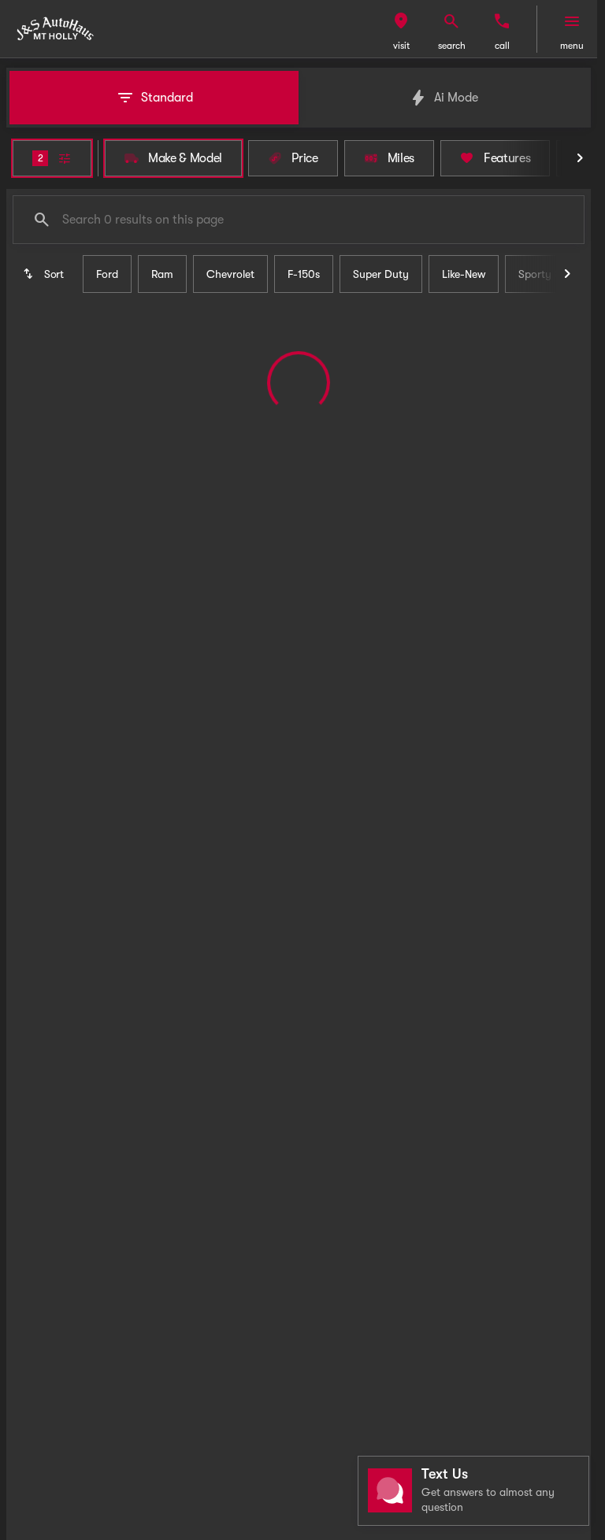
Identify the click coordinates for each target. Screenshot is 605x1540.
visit (401, 45)
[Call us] (502, 21)
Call (502, 45)
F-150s (304, 274)
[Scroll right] (579, 158)
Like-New (463, 274)
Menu (572, 45)
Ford (107, 274)
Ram (162, 274)
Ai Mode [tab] (456, 98)
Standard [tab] (167, 98)
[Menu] (572, 21)
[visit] (401, 21)
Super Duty (381, 274)
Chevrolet (230, 274)
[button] (401, 29)
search (452, 45)
